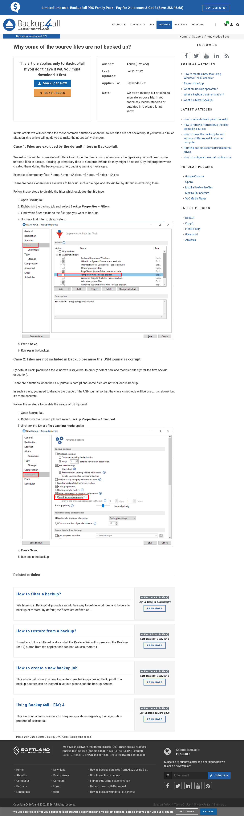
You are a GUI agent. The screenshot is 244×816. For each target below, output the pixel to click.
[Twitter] (177, 785)
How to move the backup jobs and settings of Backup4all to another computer (204, 138)
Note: (106, 93)
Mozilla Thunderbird (197, 193)
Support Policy (162, 804)
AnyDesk (190, 239)
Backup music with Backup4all (108, 786)
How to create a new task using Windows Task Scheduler (202, 75)
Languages (23, 791)
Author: (108, 64)
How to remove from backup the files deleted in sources (206, 126)
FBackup (82, 750)
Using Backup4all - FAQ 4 (40, 705)
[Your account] (231, 23)
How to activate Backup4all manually (206, 119)
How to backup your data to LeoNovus (112, 791)
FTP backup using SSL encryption (110, 780)
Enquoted (116, 754)
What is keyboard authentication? (204, 94)
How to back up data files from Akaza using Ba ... (119, 769)
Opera (189, 181)
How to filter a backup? (38, 594)
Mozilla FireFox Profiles (199, 187)
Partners (21, 786)
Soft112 (67, 754)
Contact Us (23, 780)
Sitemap (219, 804)
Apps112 (79, 754)
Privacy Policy (202, 804)
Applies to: (111, 83)
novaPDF (112, 750)
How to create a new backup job (47, 668)
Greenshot (191, 234)
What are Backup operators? (201, 88)
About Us (21, 775)
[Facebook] (167, 785)
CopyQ (189, 223)
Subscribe (220, 775)
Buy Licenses (61, 775)
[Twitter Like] (196, 55)
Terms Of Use (182, 804)
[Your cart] (225, 24)
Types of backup (194, 83)
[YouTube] (198, 785)
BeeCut (189, 217)
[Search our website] (238, 26)
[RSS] (208, 785)
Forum (57, 786)
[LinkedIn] (188, 785)
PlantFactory (193, 228)
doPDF (123, 750)
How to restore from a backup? (46, 631)
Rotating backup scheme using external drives (207, 149)
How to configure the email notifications (207, 157)
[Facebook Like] (186, 55)
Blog (56, 791)
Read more (154, 608)
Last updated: (109, 74)
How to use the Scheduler (105, 775)
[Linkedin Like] (216, 55)
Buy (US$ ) (216, 8)
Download (59, 769)
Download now (54, 83)
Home (20, 769)
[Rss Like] (226, 55)
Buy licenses (54, 92)
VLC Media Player (195, 198)
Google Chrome (194, 176)
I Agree (208, 811)
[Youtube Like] (206, 55)
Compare (59, 780)
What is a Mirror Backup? (198, 100)
